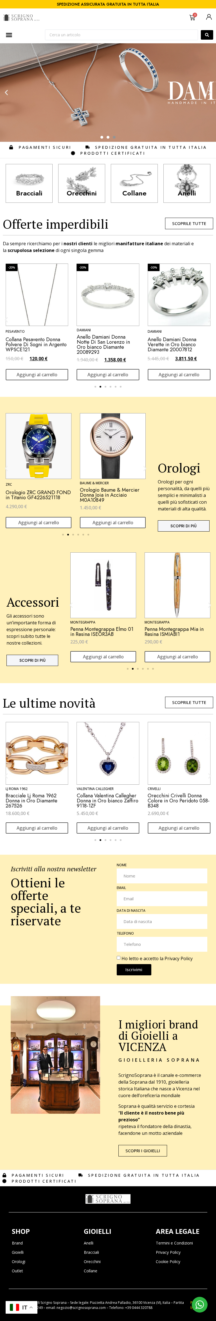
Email (121, 888)
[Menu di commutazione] (9, 34)
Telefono (125, 934)
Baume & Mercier (20, 483)
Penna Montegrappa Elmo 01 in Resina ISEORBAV (176, 631)
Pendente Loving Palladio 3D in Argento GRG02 (179, 801)
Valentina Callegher (24, 788)
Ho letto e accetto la (157, 958)
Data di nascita (131, 911)
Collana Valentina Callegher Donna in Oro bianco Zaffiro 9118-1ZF (36, 800)
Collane (90, 1270)
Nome (122, 865)
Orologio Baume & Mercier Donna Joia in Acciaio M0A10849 (35, 495)
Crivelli (83, 788)
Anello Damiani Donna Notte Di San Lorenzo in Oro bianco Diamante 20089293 (32, 344)
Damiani (13, 330)
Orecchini (92, 1261)
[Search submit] (207, 35)
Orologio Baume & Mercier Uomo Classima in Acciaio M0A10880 (110, 495)
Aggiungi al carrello (37, 375)
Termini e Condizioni (174, 1243)
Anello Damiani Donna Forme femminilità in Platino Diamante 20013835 (178, 344)
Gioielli (18, 1252)
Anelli (88, 1243)
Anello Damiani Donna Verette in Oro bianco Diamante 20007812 (101, 344)
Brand (17, 1243)
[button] (6, 92)
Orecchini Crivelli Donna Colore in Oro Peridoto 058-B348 (108, 800)
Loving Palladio (162, 790)
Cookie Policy (168, 1261)
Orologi (18, 1261)
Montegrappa (82, 622)
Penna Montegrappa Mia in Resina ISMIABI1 (99, 631)
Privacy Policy (179, 958)
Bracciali (91, 1252)
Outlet (17, 1270)
